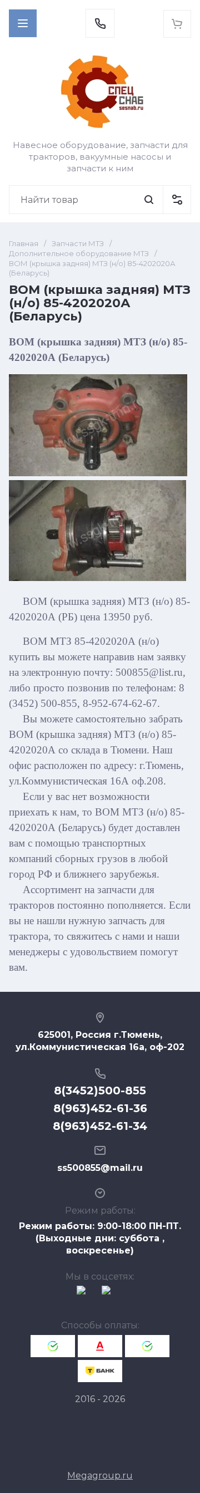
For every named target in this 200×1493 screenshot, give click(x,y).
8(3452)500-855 (100, 1090)
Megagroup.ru (100, 1475)
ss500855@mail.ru (100, 1168)
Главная (23, 243)
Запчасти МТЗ (78, 243)
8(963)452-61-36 (100, 1108)
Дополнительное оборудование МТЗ (79, 253)
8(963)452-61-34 (100, 1126)
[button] (23, 23)
